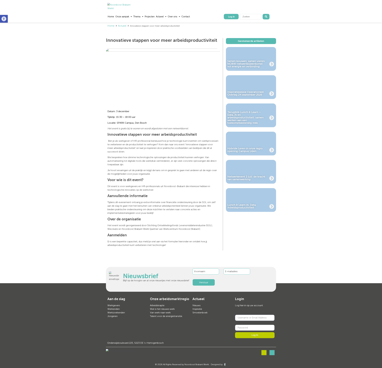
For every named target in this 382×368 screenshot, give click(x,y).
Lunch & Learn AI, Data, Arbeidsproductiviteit (241, 206)
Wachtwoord (242, 323)
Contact (185, 16)
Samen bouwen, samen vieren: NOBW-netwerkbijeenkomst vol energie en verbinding (246, 63)
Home (111, 16)
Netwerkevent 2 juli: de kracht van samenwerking (246, 178)
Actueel (160, 16)
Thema (136, 16)
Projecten (150, 16)
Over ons (172, 16)
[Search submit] (266, 16)
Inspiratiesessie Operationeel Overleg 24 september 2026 (245, 93)
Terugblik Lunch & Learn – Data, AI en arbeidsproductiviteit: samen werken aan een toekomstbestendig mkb (245, 117)
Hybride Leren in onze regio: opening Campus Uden (245, 150)
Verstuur (203, 282)
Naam (238, 313)
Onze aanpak (122, 16)
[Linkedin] (272, 352)
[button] (4, 19)
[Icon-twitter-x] (264, 352)
